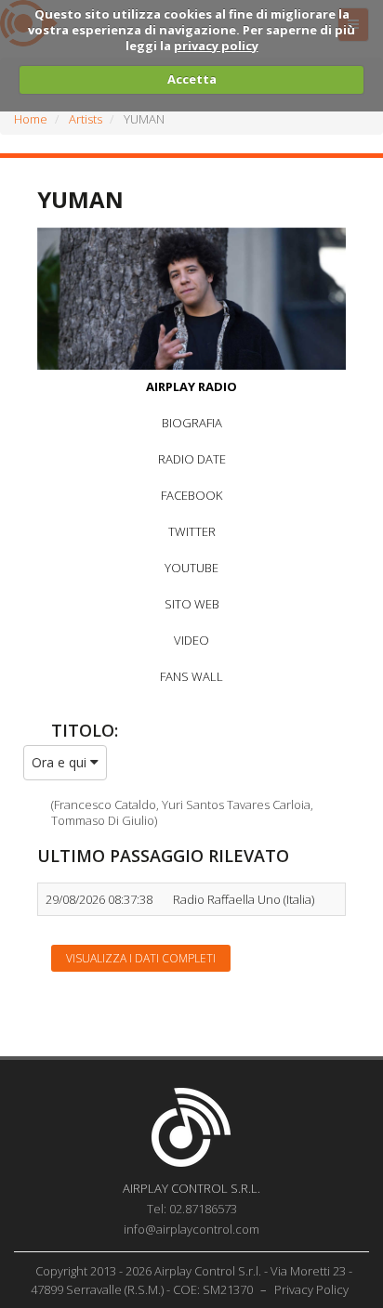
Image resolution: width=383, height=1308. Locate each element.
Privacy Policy (311, 1289)
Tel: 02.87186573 (192, 1208)
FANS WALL (191, 676)
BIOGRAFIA (192, 422)
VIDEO (191, 640)
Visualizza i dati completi (141, 958)
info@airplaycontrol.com (191, 1229)
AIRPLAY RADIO (191, 386)
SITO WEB (192, 603)
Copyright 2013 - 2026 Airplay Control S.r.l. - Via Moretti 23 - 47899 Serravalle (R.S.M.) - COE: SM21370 (192, 1280)
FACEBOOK (191, 495)
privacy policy (216, 45)
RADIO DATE (192, 459)
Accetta (192, 79)
